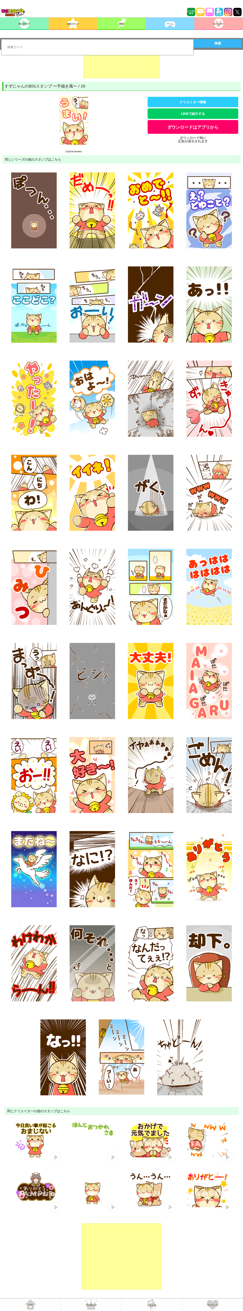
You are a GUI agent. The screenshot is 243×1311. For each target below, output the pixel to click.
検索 (218, 43)
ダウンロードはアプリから (193, 127)
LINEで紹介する (193, 113)
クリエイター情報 (193, 102)
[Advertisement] (121, 66)
